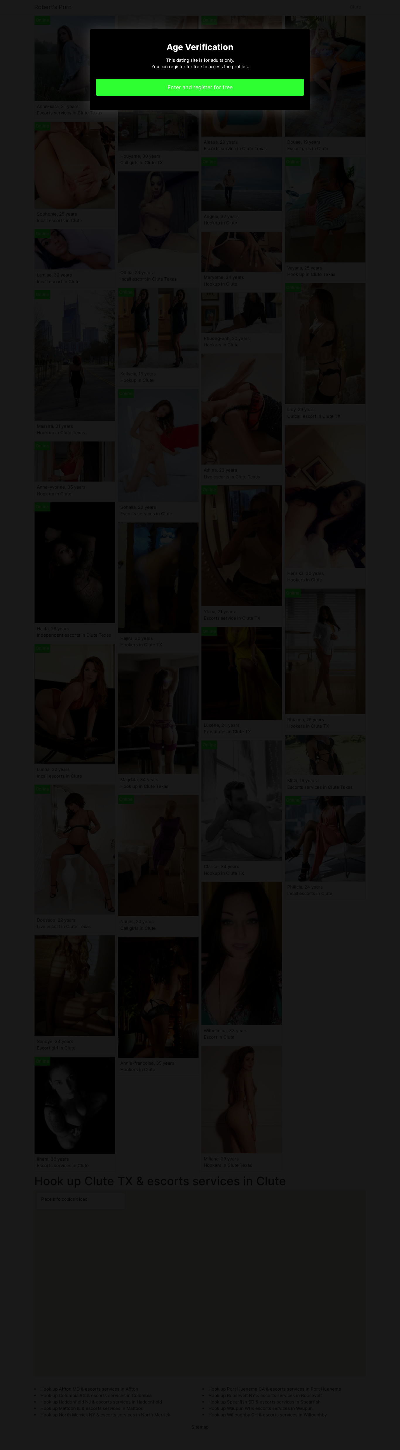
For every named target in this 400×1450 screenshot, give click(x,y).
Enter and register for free (200, 87)
